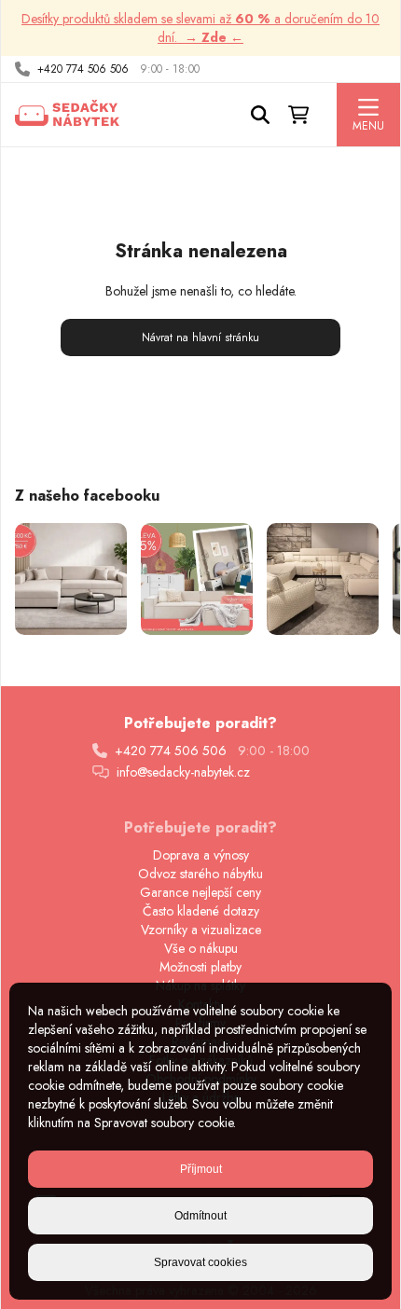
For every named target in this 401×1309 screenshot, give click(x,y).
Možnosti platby (200, 967)
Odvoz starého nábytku (200, 873)
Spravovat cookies (200, 1262)
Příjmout (201, 1169)
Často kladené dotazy (201, 911)
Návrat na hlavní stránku (200, 337)
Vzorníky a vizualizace (201, 929)
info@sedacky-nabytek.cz (183, 772)
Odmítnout (200, 1215)
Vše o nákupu (201, 948)
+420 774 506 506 (83, 69)
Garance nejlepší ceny (200, 892)
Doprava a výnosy (201, 855)
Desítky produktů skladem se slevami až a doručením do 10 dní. (200, 28)
